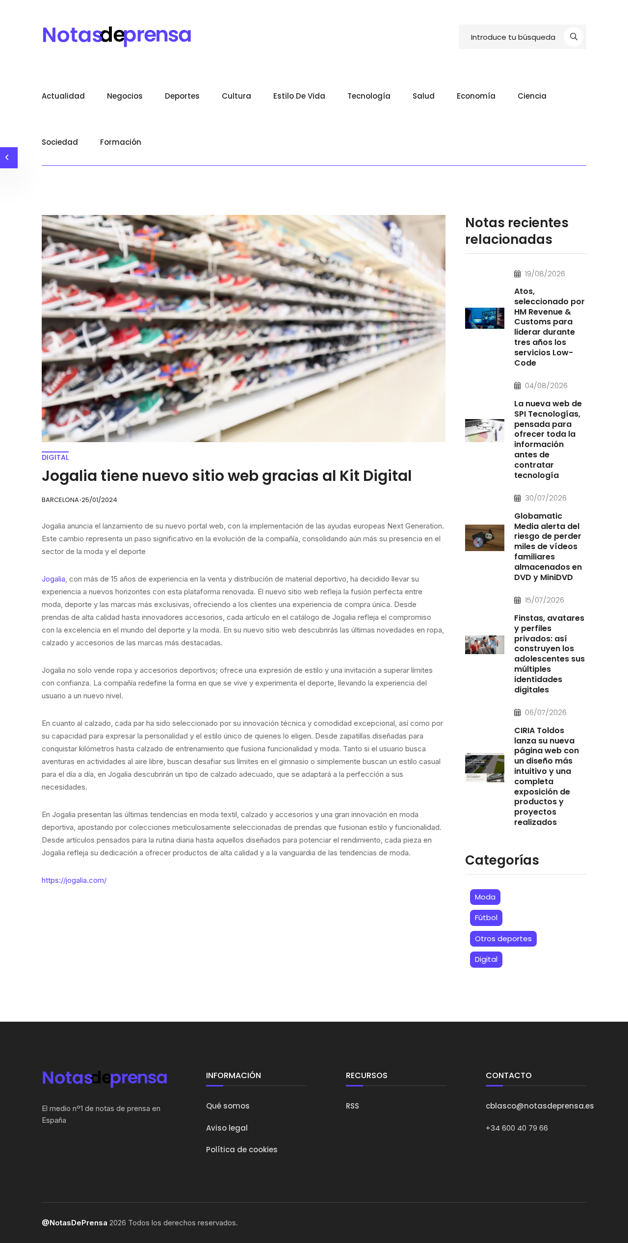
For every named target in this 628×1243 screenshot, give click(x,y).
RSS (352, 1106)
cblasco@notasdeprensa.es (540, 1106)
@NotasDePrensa (74, 1222)
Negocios (125, 96)
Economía (476, 96)
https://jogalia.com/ (74, 880)
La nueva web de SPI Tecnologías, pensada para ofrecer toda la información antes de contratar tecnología (548, 439)
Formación (120, 142)
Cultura (236, 96)
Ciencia (532, 96)
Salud (424, 96)
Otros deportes (503, 938)
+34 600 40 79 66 (517, 1128)
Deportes (182, 96)
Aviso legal (227, 1128)
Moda (485, 897)
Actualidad (63, 96)
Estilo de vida (299, 96)
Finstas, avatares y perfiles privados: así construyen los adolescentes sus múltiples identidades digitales (549, 653)
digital (55, 457)
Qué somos (228, 1106)
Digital (486, 959)
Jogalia (53, 578)
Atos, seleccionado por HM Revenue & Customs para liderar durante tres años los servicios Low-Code (549, 327)
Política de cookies (242, 1149)
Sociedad (60, 142)
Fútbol (486, 917)
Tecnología (369, 96)
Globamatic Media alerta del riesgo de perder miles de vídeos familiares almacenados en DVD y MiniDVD (548, 546)
